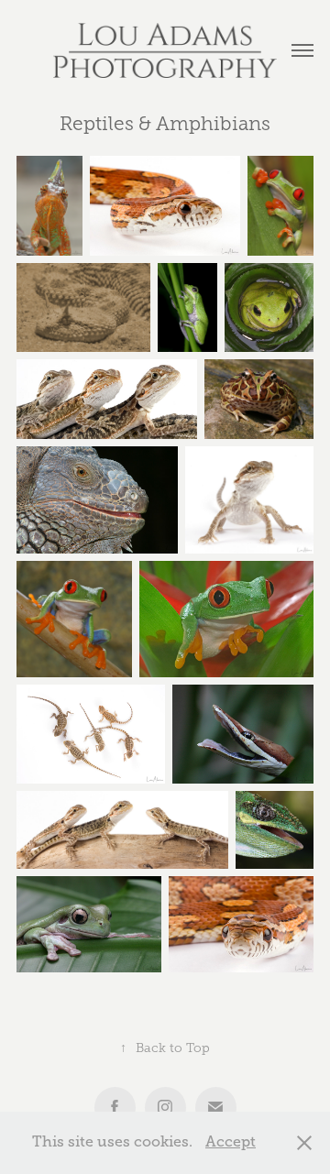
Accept (230, 1142)
